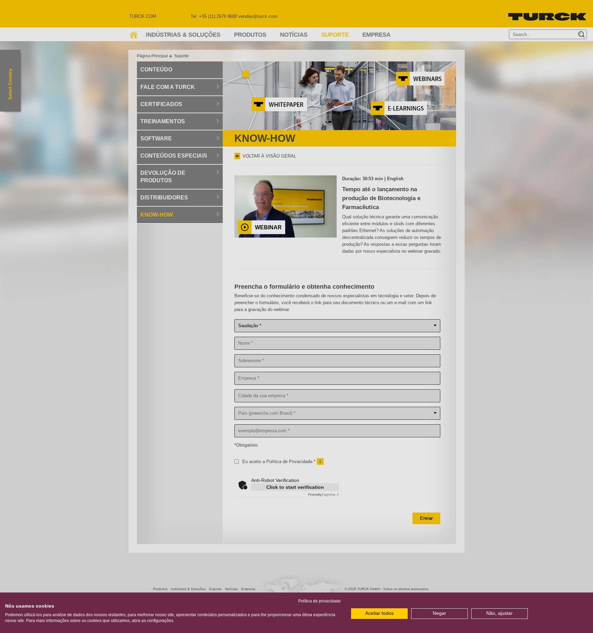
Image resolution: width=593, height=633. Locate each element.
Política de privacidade (319, 601)
